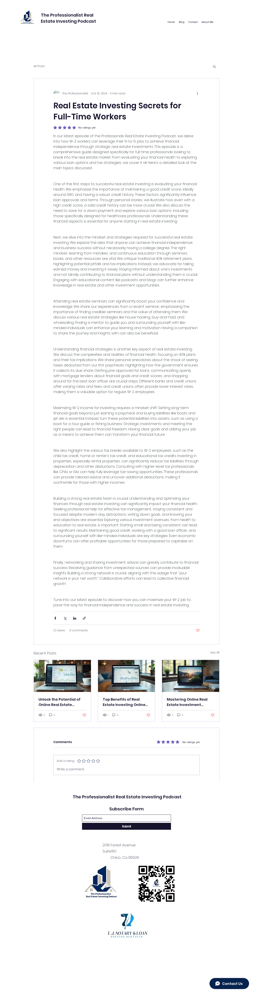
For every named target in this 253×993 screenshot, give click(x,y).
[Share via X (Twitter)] (65, 618)
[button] (214, 66)
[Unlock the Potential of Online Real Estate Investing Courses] (62, 676)
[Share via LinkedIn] (74, 618)
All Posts (39, 66)
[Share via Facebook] (55, 618)
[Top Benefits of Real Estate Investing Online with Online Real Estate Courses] (126, 676)
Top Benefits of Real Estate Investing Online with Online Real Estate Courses (124, 702)
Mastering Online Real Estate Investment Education (187, 702)
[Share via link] (84, 618)
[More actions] (197, 93)
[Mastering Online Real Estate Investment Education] (190, 676)
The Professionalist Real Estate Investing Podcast (69, 18)
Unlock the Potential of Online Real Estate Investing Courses (59, 702)
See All (214, 652)
